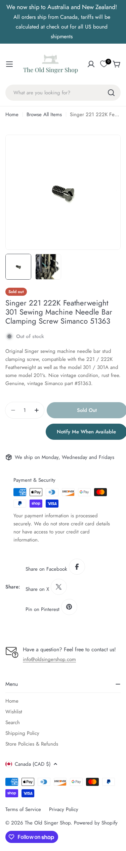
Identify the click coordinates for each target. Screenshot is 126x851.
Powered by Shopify (96, 822)
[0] (103, 64)
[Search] (111, 93)
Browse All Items (44, 114)
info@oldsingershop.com (49, 659)
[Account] (91, 64)
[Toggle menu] (9, 64)
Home (11, 114)
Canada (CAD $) (33, 764)
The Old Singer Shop (48, 822)
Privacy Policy (63, 809)
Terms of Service (23, 809)
